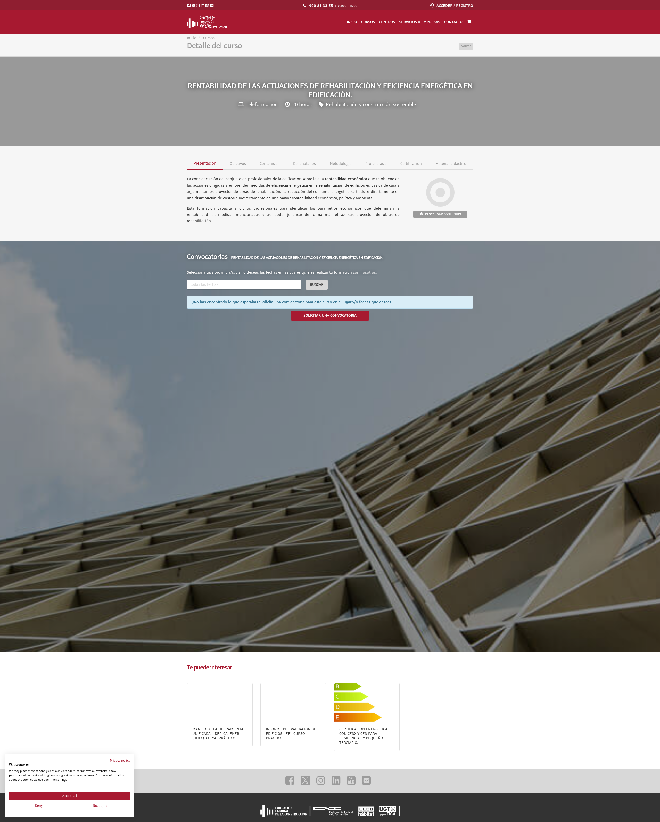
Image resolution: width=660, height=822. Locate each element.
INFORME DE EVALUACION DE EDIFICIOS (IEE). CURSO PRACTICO (291, 733)
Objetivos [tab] (238, 164)
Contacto (453, 22)
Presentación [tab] (205, 163)
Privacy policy (120, 760)
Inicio (352, 22)
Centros (387, 22)
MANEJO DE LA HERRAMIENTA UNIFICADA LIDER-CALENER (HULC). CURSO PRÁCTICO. (217, 733)
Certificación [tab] (411, 164)
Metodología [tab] (340, 164)
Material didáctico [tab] (450, 164)
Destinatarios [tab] (304, 164)
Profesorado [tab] (375, 164)
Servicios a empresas (419, 22)
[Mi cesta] (469, 22)
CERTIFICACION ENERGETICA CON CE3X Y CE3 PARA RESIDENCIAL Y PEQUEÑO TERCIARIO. (363, 736)
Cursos (368, 22)
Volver (466, 46)
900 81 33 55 (321, 5)
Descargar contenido (443, 214)
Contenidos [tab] (269, 164)
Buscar (317, 285)
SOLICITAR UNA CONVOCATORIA (330, 316)
